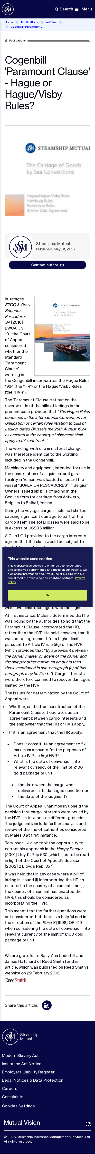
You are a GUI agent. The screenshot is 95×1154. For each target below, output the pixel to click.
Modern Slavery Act (20, 1055)
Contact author (44, 265)
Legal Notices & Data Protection (32, 1080)
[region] (47, 577)
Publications (29, 22)
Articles (51, 22)
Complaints (12, 1096)
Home (9, 22)
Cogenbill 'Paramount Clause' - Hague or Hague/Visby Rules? (28, 26)
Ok (47, 595)
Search (66, 9)
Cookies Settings (18, 1106)
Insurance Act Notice (21, 1063)
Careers (9, 1088)
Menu (87, 9)
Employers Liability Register (28, 1072)
